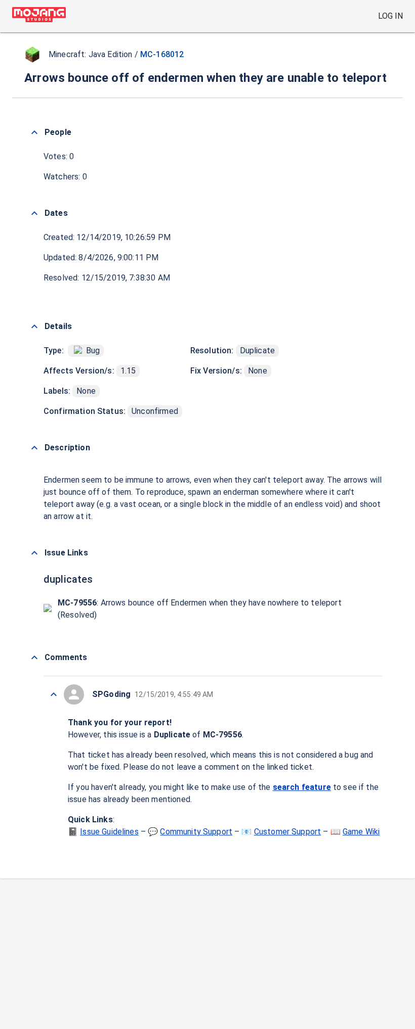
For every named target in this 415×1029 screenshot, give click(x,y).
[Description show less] (34, 448)
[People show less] (34, 132)
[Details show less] (34, 326)
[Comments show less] (34, 657)
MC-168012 (162, 54)
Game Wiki (361, 831)
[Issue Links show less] (34, 553)
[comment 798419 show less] (54, 694)
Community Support (196, 831)
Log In (390, 16)
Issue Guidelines (109, 831)
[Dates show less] (34, 213)
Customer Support (287, 831)
